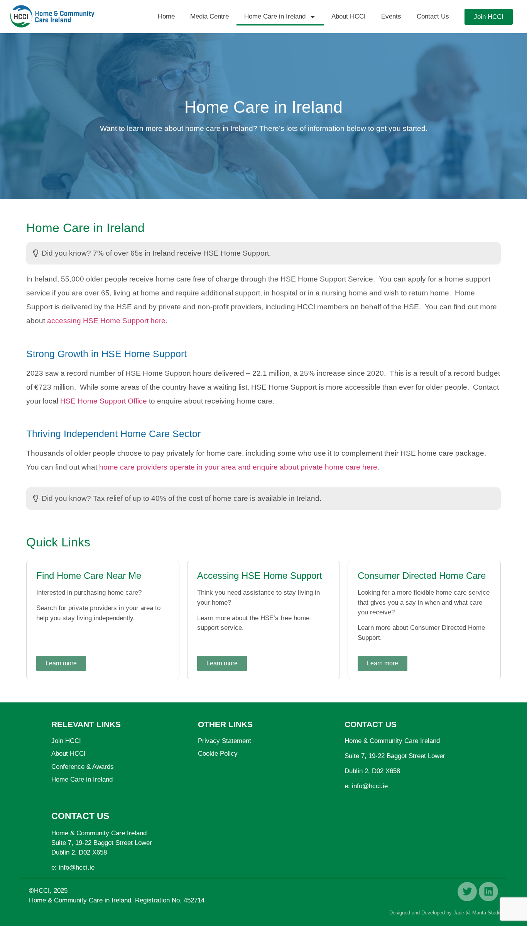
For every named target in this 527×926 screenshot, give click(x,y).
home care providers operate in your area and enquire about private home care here (238, 467)
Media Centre (209, 16)
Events (391, 16)
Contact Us (433, 16)
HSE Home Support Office (103, 401)
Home (166, 16)
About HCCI (348, 16)
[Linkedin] (488, 891)
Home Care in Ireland (275, 16)
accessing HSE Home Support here (106, 321)
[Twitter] (467, 891)
